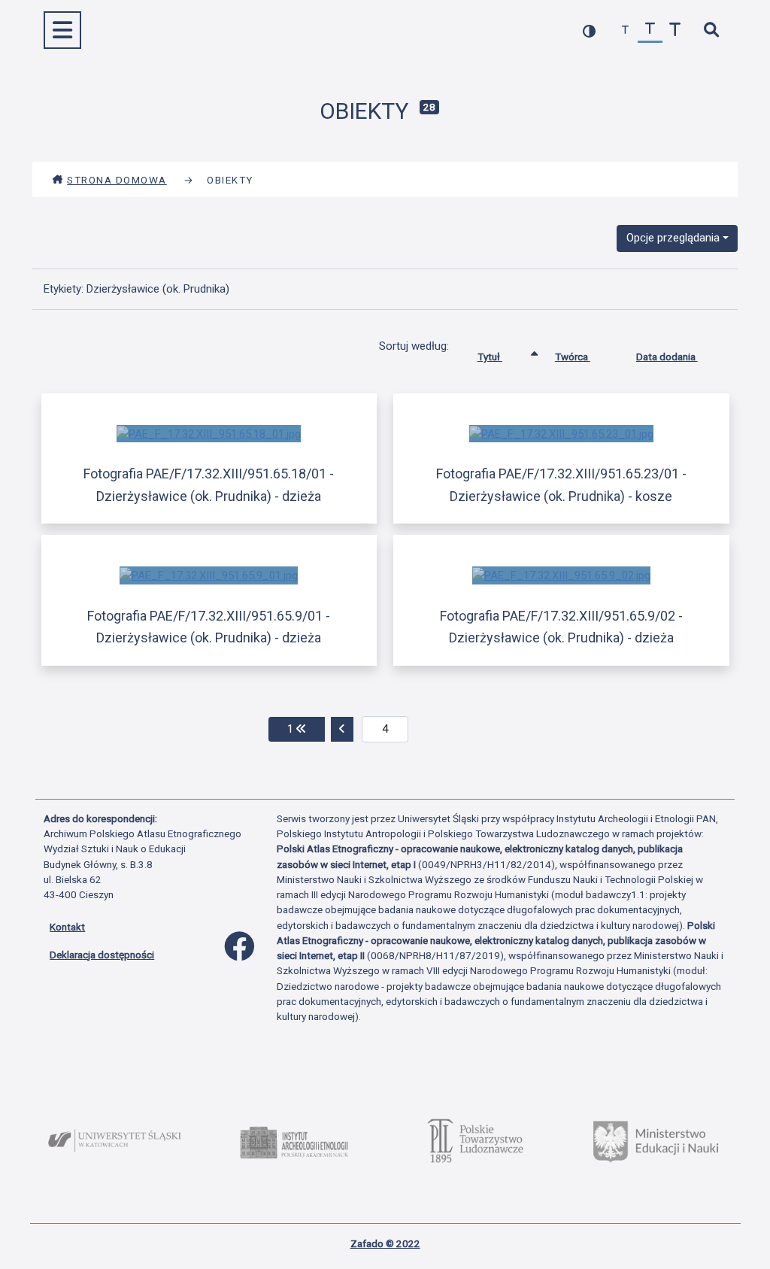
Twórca (572, 357)
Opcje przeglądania (673, 237)
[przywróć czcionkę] (650, 30)
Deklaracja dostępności (102, 955)
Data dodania (667, 357)
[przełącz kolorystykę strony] (589, 30)
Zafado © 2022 (385, 1243)
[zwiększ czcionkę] (674, 30)
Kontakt (67, 927)
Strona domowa (117, 180)
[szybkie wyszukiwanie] (711, 30)
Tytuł (489, 357)
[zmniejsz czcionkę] (625, 30)
